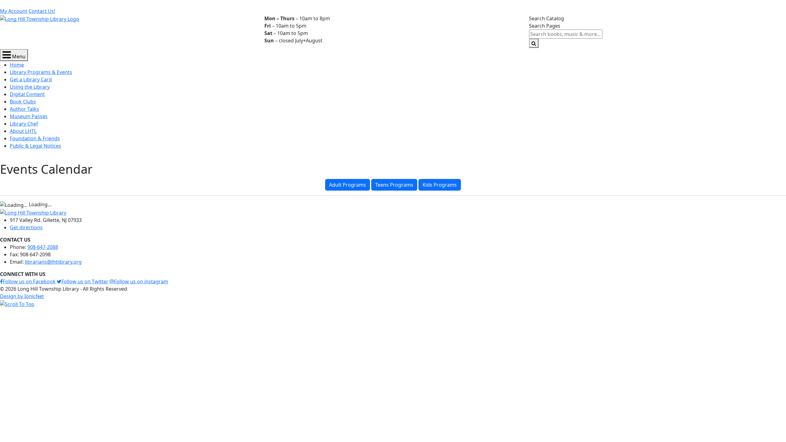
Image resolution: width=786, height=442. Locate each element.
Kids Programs (439, 184)
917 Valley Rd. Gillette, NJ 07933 (40, 3)
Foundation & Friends (35, 138)
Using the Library (30, 86)
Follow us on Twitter (84, 281)
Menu (18, 56)
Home (17, 64)
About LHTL (23, 131)
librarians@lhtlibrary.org (151, 3)
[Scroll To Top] (17, 303)
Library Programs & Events (41, 72)
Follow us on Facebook (29, 281)
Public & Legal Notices (35, 145)
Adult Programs (347, 184)
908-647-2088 (42, 247)
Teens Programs (394, 184)
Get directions (26, 227)
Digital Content (27, 94)
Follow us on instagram (141, 281)
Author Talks (24, 109)
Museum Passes (29, 116)
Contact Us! (42, 11)
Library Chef (24, 123)
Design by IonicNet (22, 296)
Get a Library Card (31, 79)
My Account (13, 11)
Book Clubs (23, 101)
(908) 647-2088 (99, 3)
